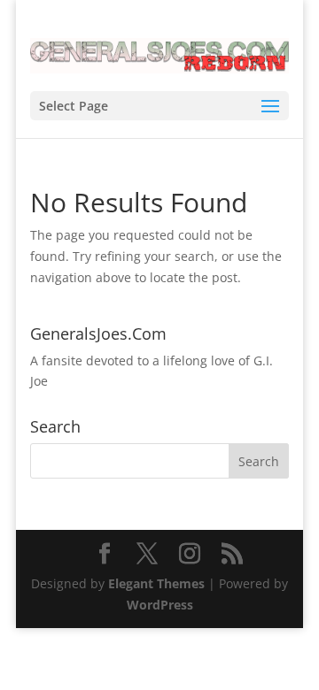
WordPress (160, 604)
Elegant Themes (156, 583)
